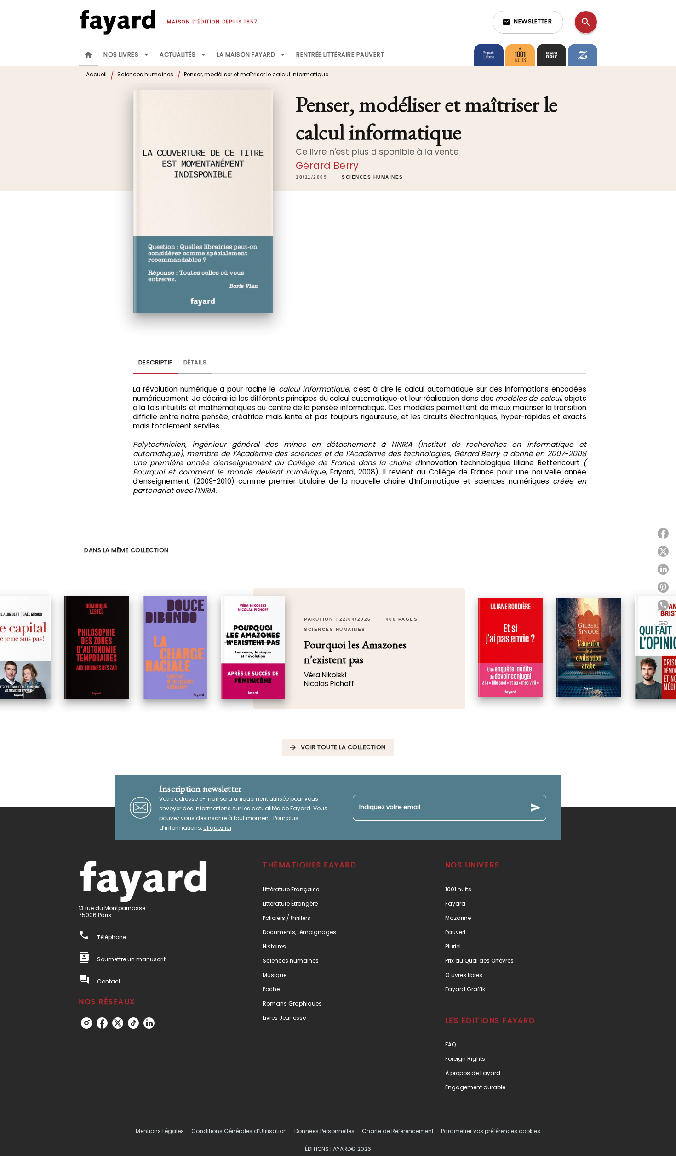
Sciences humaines (145, 74)
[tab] (88, 55)
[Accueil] (117, 22)
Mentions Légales (160, 1131)
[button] (528, 22)
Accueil (96, 74)
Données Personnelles (324, 1131)
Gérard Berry (327, 165)
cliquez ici (217, 828)
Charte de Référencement (398, 1131)
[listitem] (86, 1023)
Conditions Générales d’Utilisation (239, 1131)
